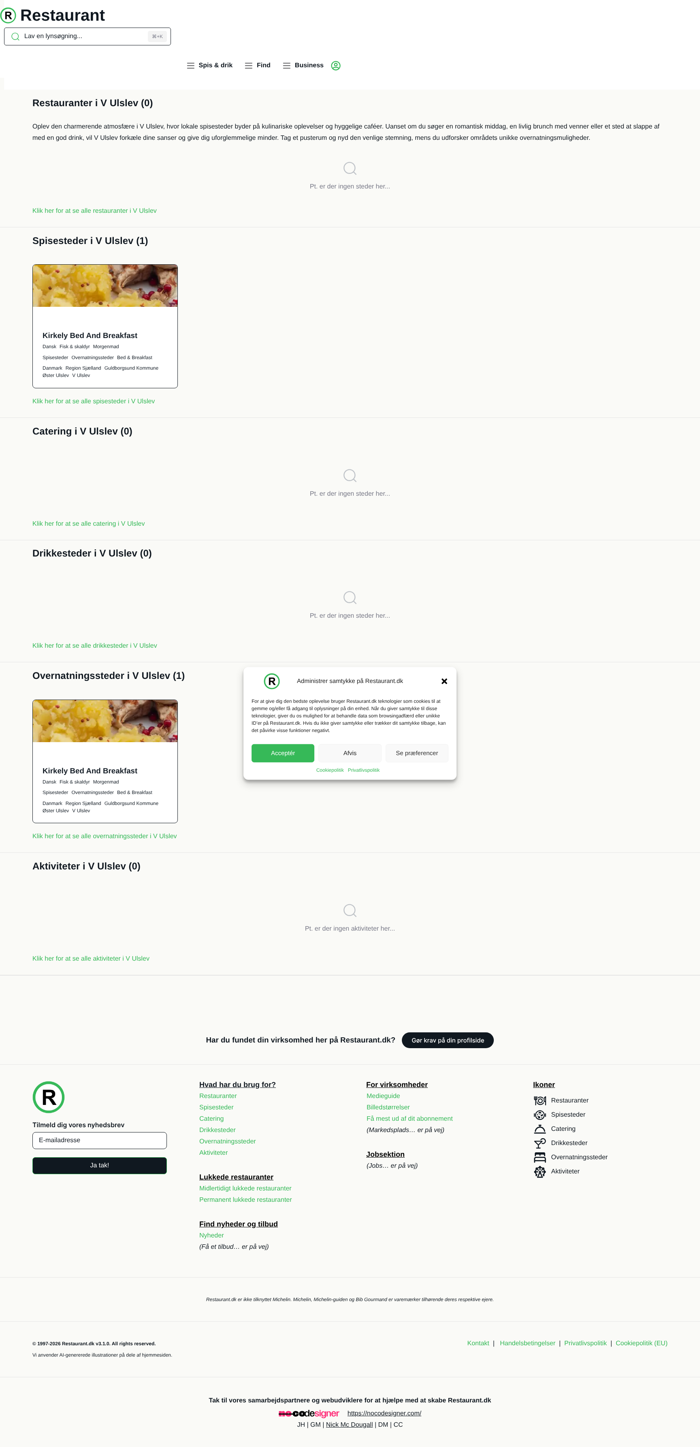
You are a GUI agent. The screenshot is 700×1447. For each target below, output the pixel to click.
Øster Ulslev (56, 375)
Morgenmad (106, 346)
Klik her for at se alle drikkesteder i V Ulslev (94, 645)
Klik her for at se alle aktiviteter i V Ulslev (90, 958)
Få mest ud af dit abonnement (410, 1118)
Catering (211, 1118)
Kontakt (478, 1343)
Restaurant (62, 15)
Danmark (52, 368)
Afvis (350, 752)
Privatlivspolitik (364, 770)
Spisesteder (55, 357)
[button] (444, 681)
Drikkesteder (217, 1130)
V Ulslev (81, 375)
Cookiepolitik (330, 770)
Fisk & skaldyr (75, 346)
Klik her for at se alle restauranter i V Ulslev (94, 211)
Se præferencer (417, 752)
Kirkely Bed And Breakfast (90, 335)
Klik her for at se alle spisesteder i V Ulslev (93, 401)
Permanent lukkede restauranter (245, 1200)
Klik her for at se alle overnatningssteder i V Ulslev (104, 836)
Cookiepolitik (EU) (642, 1343)
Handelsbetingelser (527, 1343)
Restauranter (218, 1096)
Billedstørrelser (388, 1107)
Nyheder (211, 1235)
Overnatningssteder (92, 357)
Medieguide (383, 1096)
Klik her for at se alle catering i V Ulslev (88, 523)
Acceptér (283, 752)
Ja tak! (99, 1165)
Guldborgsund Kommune (131, 368)
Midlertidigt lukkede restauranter (245, 1188)
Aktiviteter (213, 1152)
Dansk (49, 346)
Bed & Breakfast (134, 357)
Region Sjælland (83, 368)
